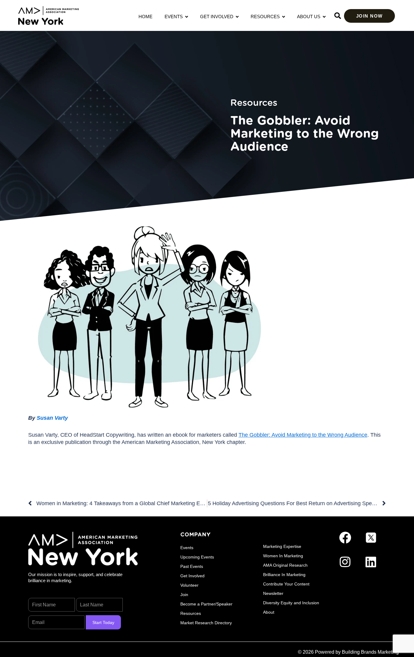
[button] (338, 16)
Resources (266, 16)
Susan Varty (52, 418)
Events (175, 16)
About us (310, 16)
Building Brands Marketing (370, 652)
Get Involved (218, 16)
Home (145, 16)
